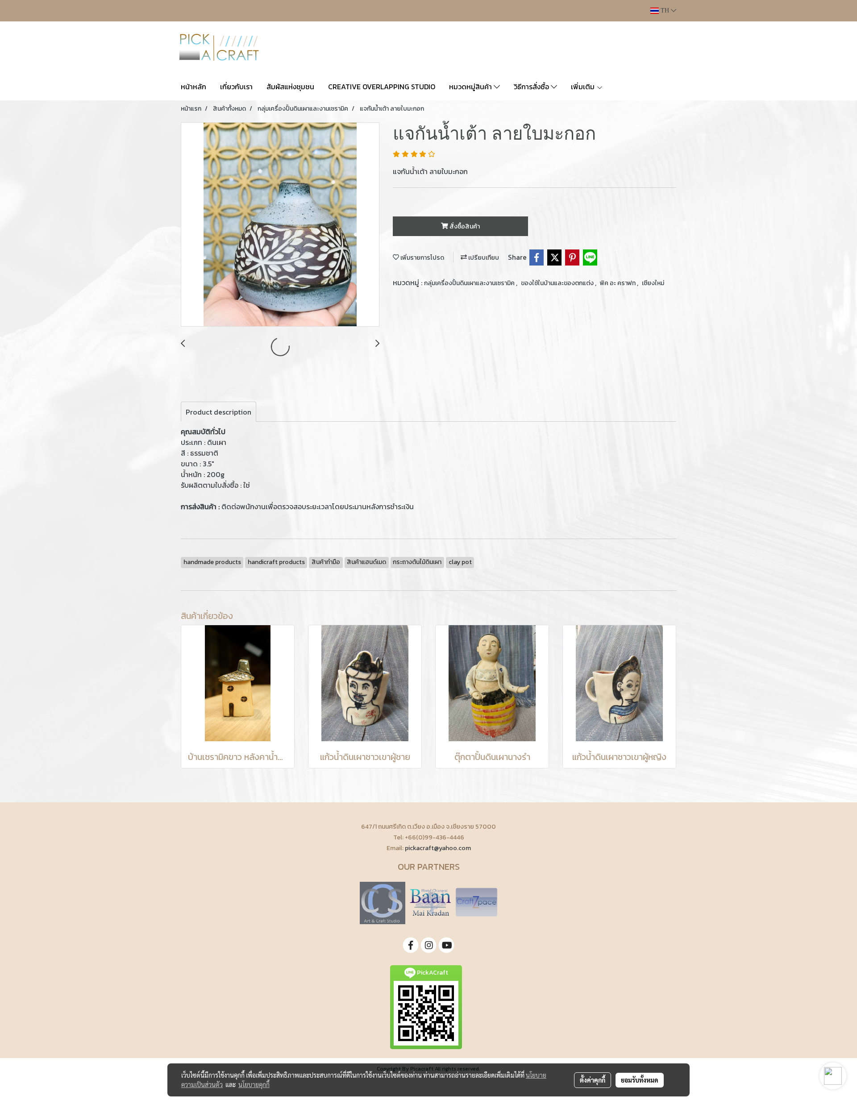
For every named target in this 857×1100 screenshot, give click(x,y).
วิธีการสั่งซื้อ (532, 86)
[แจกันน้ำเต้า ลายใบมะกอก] (280, 225)
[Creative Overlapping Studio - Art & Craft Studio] (382, 902)
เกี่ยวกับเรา (236, 86)
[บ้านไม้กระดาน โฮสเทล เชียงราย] (430, 902)
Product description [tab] (218, 412)
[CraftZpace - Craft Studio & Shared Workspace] (476, 902)
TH (665, 10)
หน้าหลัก (193, 86)
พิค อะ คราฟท (618, 283)
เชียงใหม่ (653, 283)
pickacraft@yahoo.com (438, 848)
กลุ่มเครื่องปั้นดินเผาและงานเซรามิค (470, 283)
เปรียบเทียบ (483, 257)
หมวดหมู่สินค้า (471, 86)
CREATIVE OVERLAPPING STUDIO (381, 86)
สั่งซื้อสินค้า (464, 226)
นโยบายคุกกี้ (254, 1084)
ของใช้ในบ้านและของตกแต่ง (558, 283)
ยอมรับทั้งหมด (639, 1080)
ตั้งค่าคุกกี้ (592, 1080)
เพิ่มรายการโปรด (421, 257)
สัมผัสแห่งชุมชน (290, 86)
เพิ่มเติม (583, 86)
